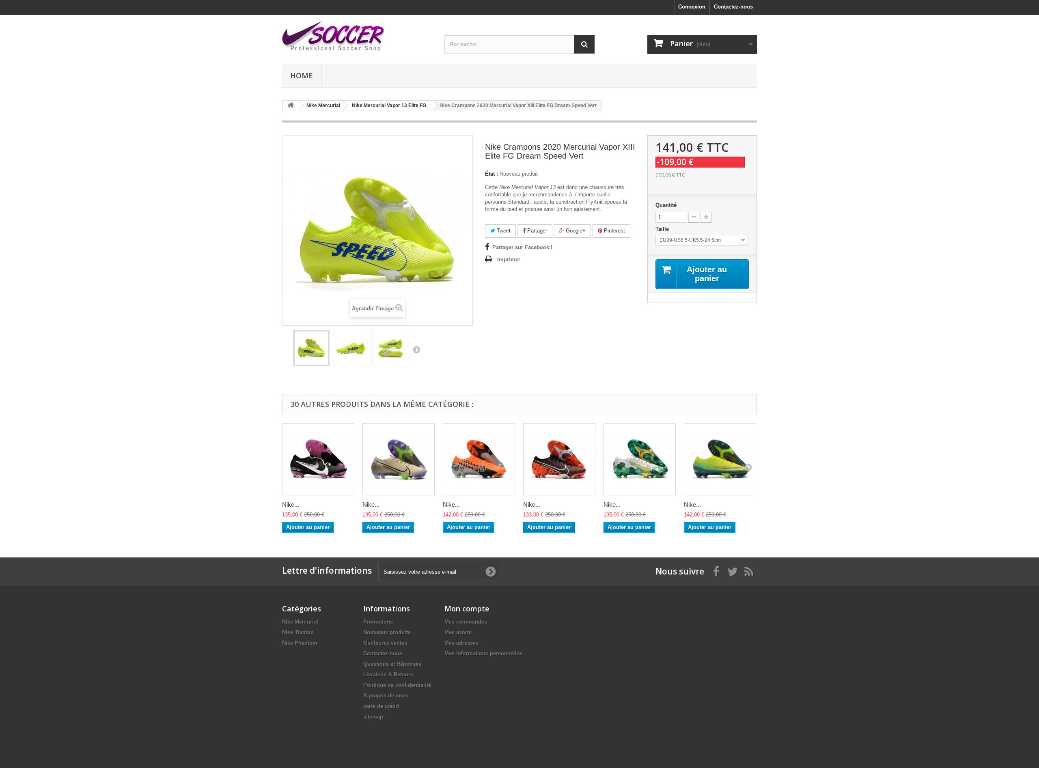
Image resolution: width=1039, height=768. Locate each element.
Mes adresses (461, 643)
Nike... (290, 504)
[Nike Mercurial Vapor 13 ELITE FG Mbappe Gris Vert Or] (640, 459)
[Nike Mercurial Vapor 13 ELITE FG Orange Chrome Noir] (479, 459)
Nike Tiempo (298, 632)
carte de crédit (381, 706)
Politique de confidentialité (397, 685)
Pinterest (613, 231)
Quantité (666, 205)
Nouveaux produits (387, 632)
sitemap (373, 717)
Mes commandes (465, 622)
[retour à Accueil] (290, 106)
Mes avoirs (458, 632)
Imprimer (508, 259)
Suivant (416, 349)
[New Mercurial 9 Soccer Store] (357, 36)
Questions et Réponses (392, 664)
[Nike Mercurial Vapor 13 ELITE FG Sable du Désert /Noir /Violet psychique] (398, 459)
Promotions (378, 622)
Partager (536, 231)
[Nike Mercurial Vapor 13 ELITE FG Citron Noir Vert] (720, 459)
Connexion (691, 7)
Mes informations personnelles (483, 653)
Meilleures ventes (385, 643)
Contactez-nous (733, 7)
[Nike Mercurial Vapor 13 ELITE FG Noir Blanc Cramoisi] (559, 459)
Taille (662, 229)
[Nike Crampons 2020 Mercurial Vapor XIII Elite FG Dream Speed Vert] (311, 348)
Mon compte (466, 608)
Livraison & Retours (388, 674)
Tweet (503, 231)
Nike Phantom (299, 643)
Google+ (575, 231)
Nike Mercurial (300, 622)
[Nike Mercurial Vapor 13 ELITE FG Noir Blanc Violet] (318, 459)
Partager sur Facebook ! (522, 247)
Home (301, 75)
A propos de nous (385, 696)
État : (491, 174)
